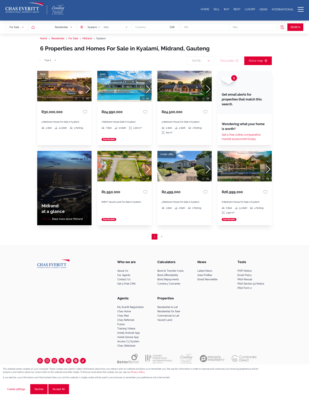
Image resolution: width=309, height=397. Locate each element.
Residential (57, 38)
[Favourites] (85, 112)
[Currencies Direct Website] (244, 358)
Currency (140, 27)
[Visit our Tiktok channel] (83, 361)
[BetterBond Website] (127, 358)
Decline (39, 389)
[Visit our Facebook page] (40, 361)
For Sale (73, 38)
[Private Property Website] (212, 358)
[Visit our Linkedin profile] (47, 361)
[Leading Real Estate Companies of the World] (57, 9)
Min (186, 27)
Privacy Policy (138, 372)
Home (43, 38)
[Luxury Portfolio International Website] (158, 359)
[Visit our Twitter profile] (61, 361)
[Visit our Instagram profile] (54, 361)
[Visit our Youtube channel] (69, 361)
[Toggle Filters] (282, 27)
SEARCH (295, 27)
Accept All (59, 389)
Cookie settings (16, 389)
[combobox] (117, 27)
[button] (99, 27)
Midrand (87, 38)
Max (235, 27)
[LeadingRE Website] (186, 359)
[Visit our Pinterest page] (76, 361)
